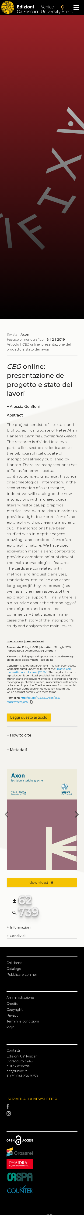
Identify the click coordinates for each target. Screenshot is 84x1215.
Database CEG (65, 656)
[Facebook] (42, 1106)
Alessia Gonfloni (23, 407)
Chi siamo (14, 963)
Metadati (17, 750)
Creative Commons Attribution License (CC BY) (40, 670)
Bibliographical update (34, 656)
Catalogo (14, 969)
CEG (52, 656)
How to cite (19, 735)
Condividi (16, 936)
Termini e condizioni (23, 1021)
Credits (12, 1004)
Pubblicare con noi (22, 974)
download (41, 882)
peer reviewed (34, 641)
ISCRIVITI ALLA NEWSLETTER (32, 1099)
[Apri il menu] (76, 7)
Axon (25, 334)
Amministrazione (20, 997)
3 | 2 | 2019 (56, 339)
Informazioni (19, 927)
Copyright (15, 1009)
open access (15, 641)
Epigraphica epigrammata (22, 659)
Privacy (12, 1015)
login (10, 1027)
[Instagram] (42, 1114)
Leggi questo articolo (28, 717)
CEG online (47, 659)
